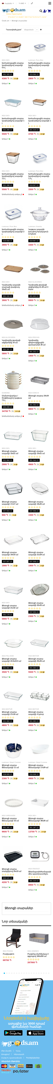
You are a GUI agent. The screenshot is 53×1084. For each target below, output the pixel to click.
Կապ (18, 1051)
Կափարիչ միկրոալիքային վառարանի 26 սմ (36, 342)
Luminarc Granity (35, 226)
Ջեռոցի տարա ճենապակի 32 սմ (10, 819)
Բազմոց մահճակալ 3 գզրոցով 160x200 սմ (37, 955)
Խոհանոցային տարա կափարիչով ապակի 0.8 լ (39, 65)
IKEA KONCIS (33, 393)
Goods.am (5, 21)
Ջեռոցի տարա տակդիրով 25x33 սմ (11, 870)
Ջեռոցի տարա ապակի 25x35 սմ (36, 660)
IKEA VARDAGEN (8, 815)
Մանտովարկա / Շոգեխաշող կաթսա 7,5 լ (12, 398)
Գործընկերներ (33, 1058)
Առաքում (5, 1054)
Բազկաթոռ (8, 954)
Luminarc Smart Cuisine (11, 762)
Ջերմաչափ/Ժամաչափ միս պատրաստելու (39, 873)
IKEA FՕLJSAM (8, 656)
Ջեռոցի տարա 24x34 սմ (38, 397)
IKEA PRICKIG (33, 337)
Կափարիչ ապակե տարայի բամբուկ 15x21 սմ (11, 287)
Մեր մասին (6, 1051)
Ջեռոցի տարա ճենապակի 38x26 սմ (38, 819)
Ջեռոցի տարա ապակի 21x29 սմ (36, 553)
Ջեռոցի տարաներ (19, 21)
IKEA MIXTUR (33, 656)
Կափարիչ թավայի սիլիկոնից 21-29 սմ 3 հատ (38, 287)
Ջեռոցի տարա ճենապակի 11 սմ (10, 766)
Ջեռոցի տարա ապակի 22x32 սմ (36, 604)
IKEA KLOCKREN (35, 282)
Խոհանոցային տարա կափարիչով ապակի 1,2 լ (13, 176)
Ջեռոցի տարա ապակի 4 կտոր (36, 713)
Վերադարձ (19, 1054)
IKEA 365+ (6, 60)
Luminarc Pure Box (35, 60)
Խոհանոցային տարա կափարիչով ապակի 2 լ (13, 231)
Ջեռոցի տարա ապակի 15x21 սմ (10, 452)
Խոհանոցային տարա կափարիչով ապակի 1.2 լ (39, 176)
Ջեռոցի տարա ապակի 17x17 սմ (10, 503)
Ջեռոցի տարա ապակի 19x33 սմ (10, 553)
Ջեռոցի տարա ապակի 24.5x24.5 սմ (11, 660)
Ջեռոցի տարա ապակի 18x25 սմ (36, 503)
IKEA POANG (8, 951)
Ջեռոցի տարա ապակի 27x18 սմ (10, 713)
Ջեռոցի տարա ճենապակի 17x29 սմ (38, 766)
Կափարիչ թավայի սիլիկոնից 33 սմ (11, 341)
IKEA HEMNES (33, 951)
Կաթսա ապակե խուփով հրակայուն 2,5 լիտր (38, 231)
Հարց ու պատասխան (11, 1058)
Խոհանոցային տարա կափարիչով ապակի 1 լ (13, 120)
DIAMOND (6, 393)
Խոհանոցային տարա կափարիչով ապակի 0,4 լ (13, 65)
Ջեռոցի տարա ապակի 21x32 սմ (10, 606)
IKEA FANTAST (34, 869)
